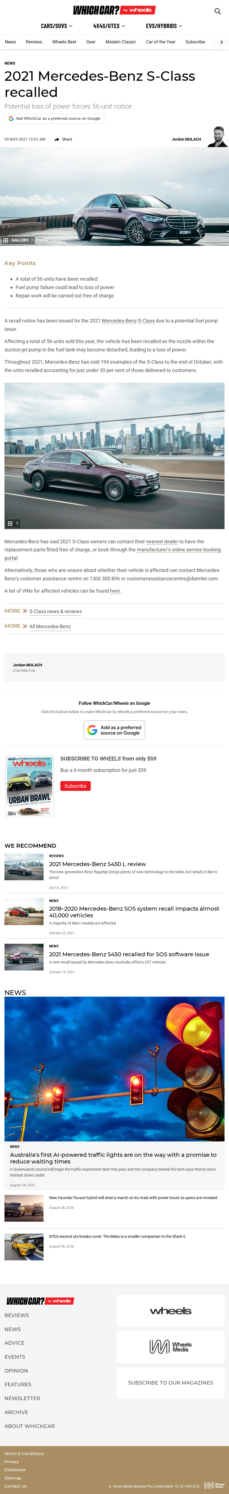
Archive (16, 1412)
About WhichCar (29, 1426)
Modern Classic (121, 42)
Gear (91, 42)
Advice (14, 1343)
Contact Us (15, 1486)
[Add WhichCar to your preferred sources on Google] (114, 730)
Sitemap (13, 1478)
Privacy (11, 1461)
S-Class (146, 321)
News (10, 42)
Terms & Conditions (24, 1453)
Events (14, 1357)
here (115, 591)
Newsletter (22, 1398)
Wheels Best (64, 42)
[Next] (221, 42)
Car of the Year (160, 42)
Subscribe (195, 42)
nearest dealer (162, 541)
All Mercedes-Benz (50, 626)
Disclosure (14, 1469)
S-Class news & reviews (55, 611)
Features (17, 1384)
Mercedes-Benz (119, 321)
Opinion (16, 1371)
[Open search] (217, 11)
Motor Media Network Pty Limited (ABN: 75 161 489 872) (156, 1486)
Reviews (34, 42)
